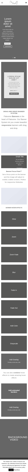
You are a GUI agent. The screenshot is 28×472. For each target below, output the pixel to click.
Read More (17, 469)
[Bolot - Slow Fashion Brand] (14, 3)
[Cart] (26, 2)
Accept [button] (11, 469)
